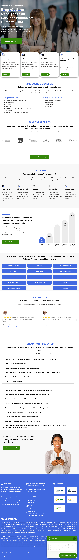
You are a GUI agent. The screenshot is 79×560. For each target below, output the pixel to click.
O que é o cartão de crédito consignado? (17, 377)
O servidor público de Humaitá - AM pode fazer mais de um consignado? (26, 403)
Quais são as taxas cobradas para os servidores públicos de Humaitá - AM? (27, 394)
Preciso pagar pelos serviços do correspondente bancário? (22, 368)
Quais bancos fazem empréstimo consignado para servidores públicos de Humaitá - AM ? (31, 359)
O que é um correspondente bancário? (16, 363)
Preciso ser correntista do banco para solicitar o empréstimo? (23, 412)
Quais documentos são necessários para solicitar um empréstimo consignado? (28, 390)
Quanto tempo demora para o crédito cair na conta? (20, 399)
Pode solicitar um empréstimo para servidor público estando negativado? (27, 408)
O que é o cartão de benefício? (14, 381)
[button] (2, 140)
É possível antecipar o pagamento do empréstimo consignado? (23, 386)
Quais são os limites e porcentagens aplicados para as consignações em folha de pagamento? (32, 372)
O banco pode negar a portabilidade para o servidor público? (23, 421)
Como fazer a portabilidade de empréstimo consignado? (21, 416)
